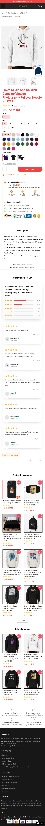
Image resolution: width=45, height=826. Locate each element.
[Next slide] (41, 47)
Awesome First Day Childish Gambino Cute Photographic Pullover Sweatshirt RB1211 (12, 572)
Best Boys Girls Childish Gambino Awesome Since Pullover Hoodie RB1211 (32, 693)
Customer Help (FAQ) (8, 788)
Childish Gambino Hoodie (10, 16)
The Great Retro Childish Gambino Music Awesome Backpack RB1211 (32, 536)
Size (4, 120)
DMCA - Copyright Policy (9, 764)
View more (23, 621)
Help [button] (41, 823)
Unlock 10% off (4, 817)
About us (4, 755)
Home (3, 13)
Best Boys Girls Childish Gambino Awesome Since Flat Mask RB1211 (32, 503)
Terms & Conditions (7, 758)
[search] (38, 6)
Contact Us (5, 785)
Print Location (7, 152)
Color (4, 131)
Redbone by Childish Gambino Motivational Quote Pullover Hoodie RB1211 (33, 657)
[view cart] (42, 6)
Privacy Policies (6, 761)
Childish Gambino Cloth (16, 13)
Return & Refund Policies (9, 782)
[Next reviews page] (40, 461)
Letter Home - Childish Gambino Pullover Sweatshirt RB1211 (10, 608)
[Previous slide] (4, 47)
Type (4, 113)
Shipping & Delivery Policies (10, 776)
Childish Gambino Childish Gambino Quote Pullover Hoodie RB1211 (11, 693)
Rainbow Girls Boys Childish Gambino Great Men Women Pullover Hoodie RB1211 (33, 608)
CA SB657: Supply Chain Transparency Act (15, 767)
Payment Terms (6, 779)
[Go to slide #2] (22, 81)
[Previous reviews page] (30, 461)
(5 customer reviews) (18, 106)
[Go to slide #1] (12, 81)
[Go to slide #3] (33, 81)
